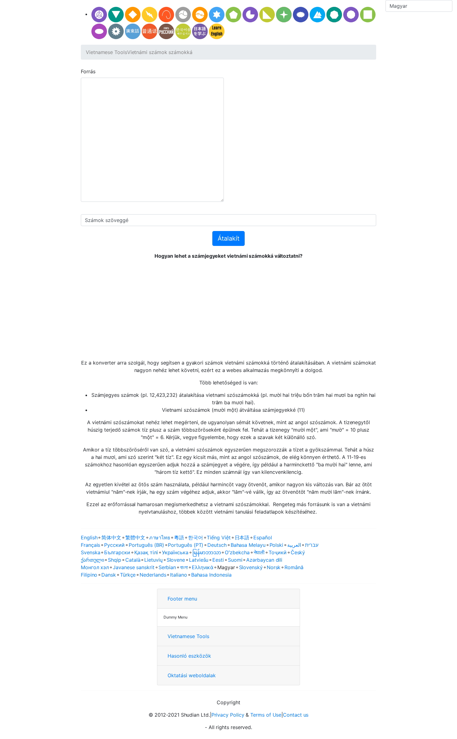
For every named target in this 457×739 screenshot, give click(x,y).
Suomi (235, 560)
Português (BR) (146, 545)
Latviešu (198, 560)
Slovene (176, 560)
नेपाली (259, 552)
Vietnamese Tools (106, 52)
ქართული (92, 560)
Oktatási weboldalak (192, 675)
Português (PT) (185, 545)
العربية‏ (294, 545)
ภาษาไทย (159, 537)
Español (262, 537)
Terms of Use (265, 715)
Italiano (178, 575)
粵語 (179, 537)
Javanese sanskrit (134, 567)
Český (298, 552)
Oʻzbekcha (237, 552)
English (89, 537)
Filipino (89, 575)
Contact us (295, 715)
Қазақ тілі (146, 552)
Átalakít (228, 238)
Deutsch (216, 545)
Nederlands (153, 575)
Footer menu (182, 599)
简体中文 (111, 537)
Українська (175, 552)
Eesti (218, 560)
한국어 (195, 537)
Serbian (167, 567)
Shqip (114, 560)
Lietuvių (153, 560)
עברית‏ (311, 545)
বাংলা (184, 567)
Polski (277, 545)
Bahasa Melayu (248, 545)
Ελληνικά (202, 567)
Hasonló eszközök (189, 656)
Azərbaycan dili (264, 560)
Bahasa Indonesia (211, 575)
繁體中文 (135, 537)
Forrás (88, 71)
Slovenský (251, 567)
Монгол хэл (95, 567)
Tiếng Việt (218, 537)
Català (133, 560)
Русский (114, 545)
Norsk (274, 567)
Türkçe (128, 575)
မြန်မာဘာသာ (206, 552)
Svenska (90, 552)
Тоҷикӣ (278, 552)
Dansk (108, 575)
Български (117, 552)
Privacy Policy (227, 715)
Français (90, 545)
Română (293, 567)
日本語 (242, 537)
